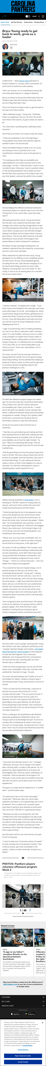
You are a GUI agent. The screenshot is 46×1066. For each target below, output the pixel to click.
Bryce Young (24, 81)
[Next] (30, 910)
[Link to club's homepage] (4, 15)
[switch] (27, 16)
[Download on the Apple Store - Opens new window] (15, 1014)
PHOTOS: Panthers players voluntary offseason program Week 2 (19, 866)
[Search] (39, 16)
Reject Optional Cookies (23, 1056)
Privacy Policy (27, 1045)
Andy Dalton (29, 500)
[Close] (42, 1022)
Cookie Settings (23, 1050)
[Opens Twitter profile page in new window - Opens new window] (11, 47)
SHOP (34, 16)
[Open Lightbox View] (23, 900)
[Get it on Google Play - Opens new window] (30, 1015)
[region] (23, 1042)
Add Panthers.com (10, 984)
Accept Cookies (23, 1062)
